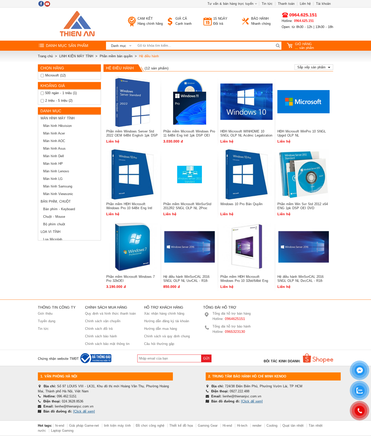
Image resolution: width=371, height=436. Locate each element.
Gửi (206, 358)
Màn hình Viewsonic (58, 194)
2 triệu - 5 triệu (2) (58, 100)
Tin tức (267, 4)
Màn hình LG (53, 179)
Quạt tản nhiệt (293, 425)
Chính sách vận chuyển (102, 321)
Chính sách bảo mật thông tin (107, 344)
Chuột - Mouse (54, 217)
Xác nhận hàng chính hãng (164, 313)
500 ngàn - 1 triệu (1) (60, 93)
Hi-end (227, 425)
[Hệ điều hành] (77, 24)
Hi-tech (242, 425)
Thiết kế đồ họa (181, 425)
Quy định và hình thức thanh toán (110, 313)
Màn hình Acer (54, 133)
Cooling (272, 425)
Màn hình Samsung (57, 186)
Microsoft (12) (55, 75)
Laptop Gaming (62, 430)
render (256, 425)
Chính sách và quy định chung (167, 336)
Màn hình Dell (53, 156)
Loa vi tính (50, 232)
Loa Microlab (52, 239)
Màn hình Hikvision (57, 126)
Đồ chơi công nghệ (150, 425)
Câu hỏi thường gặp (159, 344)
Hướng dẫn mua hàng (160, 329)
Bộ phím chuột (54, 224)
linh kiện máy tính (117, 425)
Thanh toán (286, 4)
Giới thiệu (45, 313)
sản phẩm (304, 46)
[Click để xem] (84, 411)
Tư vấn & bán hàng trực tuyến (230, 4)
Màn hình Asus (54, 148)
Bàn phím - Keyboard (59, 209)
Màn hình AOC (54, 141)
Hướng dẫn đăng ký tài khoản (166, 321)
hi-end (59, 425)
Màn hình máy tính (57, 118)
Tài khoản (323, 4)
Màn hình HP (53, 164)
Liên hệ (305, 4)
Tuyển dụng (46, 321)
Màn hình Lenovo (56, 171)
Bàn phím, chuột (56, 201)
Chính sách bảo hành (101, 336)
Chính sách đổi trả (99, 329)
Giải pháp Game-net (84, 425)
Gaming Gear (208, 425)
